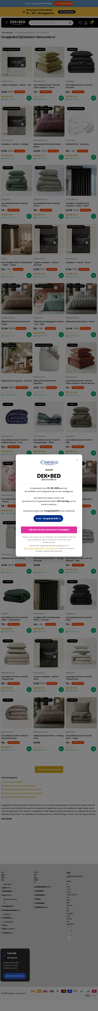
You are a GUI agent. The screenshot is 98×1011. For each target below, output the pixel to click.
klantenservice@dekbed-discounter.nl (40, 548)
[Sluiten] (77, 459)
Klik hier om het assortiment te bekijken (49, 529)
